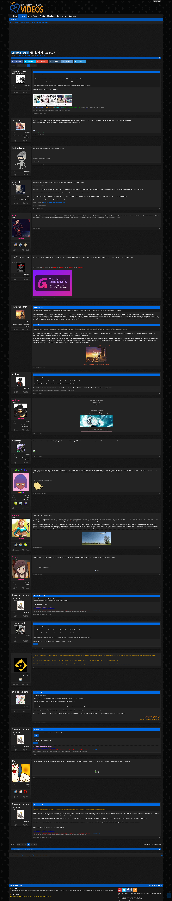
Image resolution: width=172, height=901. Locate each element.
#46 (159, 300)
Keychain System (37, 493)
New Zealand (26, 675)
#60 (159, 837)
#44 (159, 208)
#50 (159, 456)
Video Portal (32, 16)
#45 (159, 228)
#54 (159, 614)
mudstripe (17, 120)
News (11, 896)
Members (50, 16)
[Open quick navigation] (162, 22)
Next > (35, 66)
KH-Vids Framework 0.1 (127, 896)
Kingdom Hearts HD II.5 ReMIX (24, 55)
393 (26, 392)
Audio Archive (25, 896)
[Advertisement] (86, 38)
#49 (159, 433)
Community (61, 16)
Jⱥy (13, 761)
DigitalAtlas (99, 530)
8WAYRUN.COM (31, 852)
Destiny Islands (19, 148)
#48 (159, 393)
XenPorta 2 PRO (14, 852)
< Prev (18, 66)
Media (42, 16)
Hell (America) (26, 499)
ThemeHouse (138, 897)
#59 (159, 777)
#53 (159, 574)
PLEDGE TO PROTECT (43, 567)
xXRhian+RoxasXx (20, 691)
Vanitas (15, 374)
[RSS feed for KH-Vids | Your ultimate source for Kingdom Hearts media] (135, 890)
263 (26, 616)
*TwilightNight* (19, 306)
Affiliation (48, 896)
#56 (159, 667)
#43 (159, 164)
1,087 (27, 588)
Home (15, 16)
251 (26, 141)
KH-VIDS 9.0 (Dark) (16, 886)
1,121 (27, 250)
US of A (27, 584)
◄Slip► (35, 433)
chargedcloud (18, 623)
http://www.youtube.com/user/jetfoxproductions (54, 202)
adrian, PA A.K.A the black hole (22, 199)
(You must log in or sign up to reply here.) (152, 844)
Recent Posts (14, 19)
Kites (34, 228)
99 (27, 463)
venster (37, 55)
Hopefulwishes (19, 71)
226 (26, 641)
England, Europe (25, 708)
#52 (159, 547)
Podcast (37, 896)
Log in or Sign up (157, 1)
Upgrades (72, 16)
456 (26, 203)
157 (26, 92)
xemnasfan (17, 182)
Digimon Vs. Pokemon (95, 610)
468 (26, 797)
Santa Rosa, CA (26, 276)
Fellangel (35, 574)
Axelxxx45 (16, 440)
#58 (159, 754)
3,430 (27, 684)
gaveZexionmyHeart (20, 258)
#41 (159, 113)
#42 (159, 134)
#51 (159, 493)
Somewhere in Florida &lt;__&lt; (22, 89)
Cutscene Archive (17, 896)
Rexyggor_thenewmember (20, 597)
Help (160, 886)
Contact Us (153, 886)
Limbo (28, 788)
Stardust (35, 547)
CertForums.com (138, 900)
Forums (22, 16)
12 (27, 174)
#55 (159, 648)
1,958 (27, 329)
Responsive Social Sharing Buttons (125, 900)
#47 (159, 367)
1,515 (27, 430)
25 (27, 279)
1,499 (27, 550)
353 (26, 711)
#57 (159, 722)
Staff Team (42, 896)
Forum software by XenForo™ (130, 893)
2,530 (27, 508)
